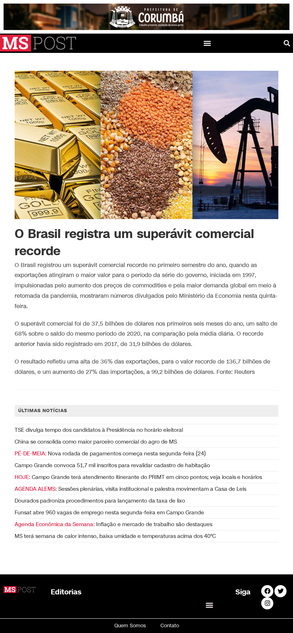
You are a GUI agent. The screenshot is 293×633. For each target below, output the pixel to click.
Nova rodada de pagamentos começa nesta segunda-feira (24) (110, 453)
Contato (169, 625)
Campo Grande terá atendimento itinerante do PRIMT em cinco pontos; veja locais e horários (138, 477)
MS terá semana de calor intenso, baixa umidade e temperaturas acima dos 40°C (115, 536)
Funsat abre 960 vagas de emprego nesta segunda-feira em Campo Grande (109, 512)
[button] (207, 43)
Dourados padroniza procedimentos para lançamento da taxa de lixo (100, 500)
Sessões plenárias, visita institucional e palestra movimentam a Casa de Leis (130, 489)
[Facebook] (267, 591)
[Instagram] (267, 603)
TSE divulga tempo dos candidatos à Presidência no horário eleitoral (99, 430)
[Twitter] (280, 591)
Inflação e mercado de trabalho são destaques (113, 524)
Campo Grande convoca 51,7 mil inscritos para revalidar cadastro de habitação (112, 465)
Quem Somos (130, 625)
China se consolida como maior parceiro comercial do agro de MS (96, 441)
